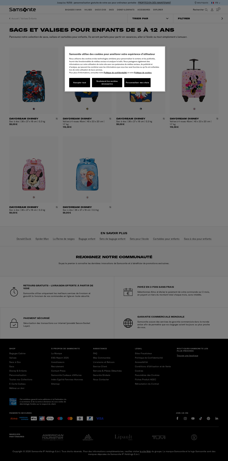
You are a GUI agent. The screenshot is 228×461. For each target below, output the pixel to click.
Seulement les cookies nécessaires (107, 82)
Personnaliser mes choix (137, 82)
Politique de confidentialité (115, 72)
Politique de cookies (143, 72)
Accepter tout (79, 82)
